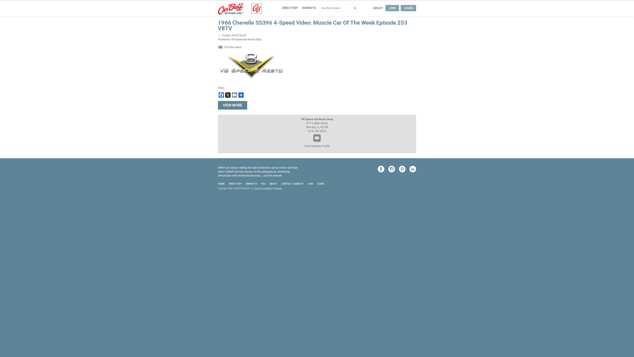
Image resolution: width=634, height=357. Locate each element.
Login (408, 8)
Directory (290, 8)
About (378, 8)
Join (392, 8)
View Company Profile (317, 146)
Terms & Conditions (263, 188)
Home (221, 184)
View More (232, 105)
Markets (309, 8)
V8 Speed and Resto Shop (246, 39)
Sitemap (278, 188)
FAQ (263, 184)
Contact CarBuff (293, 184)
